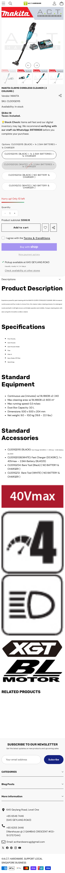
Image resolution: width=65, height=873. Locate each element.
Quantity (6, 207)
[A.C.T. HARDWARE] (32, 3)
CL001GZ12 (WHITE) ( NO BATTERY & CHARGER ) (29, 186)
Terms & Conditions (37, 238)
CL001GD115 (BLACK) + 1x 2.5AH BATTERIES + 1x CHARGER (29, 154)
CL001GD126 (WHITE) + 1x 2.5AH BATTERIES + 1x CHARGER (29, 166)
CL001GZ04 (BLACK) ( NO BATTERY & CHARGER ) (29, 176)
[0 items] (61, 3)
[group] (9, 77)
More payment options (29, 254)
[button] (28, 65)
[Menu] (3, 3)
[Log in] (54, 3)
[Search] (10, 3)
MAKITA (15, 96)
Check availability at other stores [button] (22, 270)
